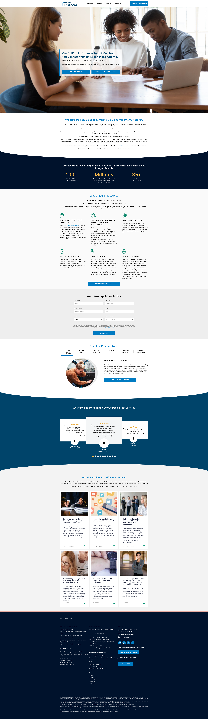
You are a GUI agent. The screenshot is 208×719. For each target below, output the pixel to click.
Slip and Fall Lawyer (66, 662)
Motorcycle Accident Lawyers (69, 638)
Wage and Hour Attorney (96, 645)
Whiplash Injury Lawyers (67, 664)
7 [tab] (107, 456)
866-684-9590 (125, 637)
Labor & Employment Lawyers (98, 637)
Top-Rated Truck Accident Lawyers (70, 644)
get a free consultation (72, 225)
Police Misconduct (94, 666)
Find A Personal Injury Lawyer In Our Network (73, 652)
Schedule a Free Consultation (105, 72)
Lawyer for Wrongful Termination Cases (101, 648)
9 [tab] (112, 456)
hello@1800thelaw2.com (127, 634)
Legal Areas (89, 3)
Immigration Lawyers (95, 664)
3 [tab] (98, 456)
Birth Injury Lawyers (66, 658)
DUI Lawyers (93, 662)
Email (106, 308)
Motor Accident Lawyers (120, 380)
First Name (77, 300)
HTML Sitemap (93, 684)
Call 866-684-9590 (76, 72)
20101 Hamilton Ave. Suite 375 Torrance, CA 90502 (129, 630)
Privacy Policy (108, 327)
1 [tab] (93, 456)
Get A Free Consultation (139, 3)
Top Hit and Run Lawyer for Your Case (71, 635)
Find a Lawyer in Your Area (97, 656)
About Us (108, 3)
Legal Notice (92, 679)
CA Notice (92, 681)
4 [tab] (100, 456)
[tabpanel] (104, 430)
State (75, 316)
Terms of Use (115, 327)
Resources (99, 3)
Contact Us (117, 3)
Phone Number (78, 308)
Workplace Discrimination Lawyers (99, 639)
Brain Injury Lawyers (66, 660)
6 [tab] (105, 456)
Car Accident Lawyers (66, 629)
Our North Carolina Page (129, 704)
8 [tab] (110, 456)
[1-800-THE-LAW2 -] (68, 4)
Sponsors (92, 673)
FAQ (90, 670)
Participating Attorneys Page (66, 698)
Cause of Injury (109, 316)
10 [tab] (115, 456)
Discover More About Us (104, 283)
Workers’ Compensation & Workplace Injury (101, 629)
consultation (121, 146)
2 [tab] (95, 456)
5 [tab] (103, 456)
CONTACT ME (104, 333)
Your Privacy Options (114, 711)
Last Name (108, 300)
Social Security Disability (96, 668)
